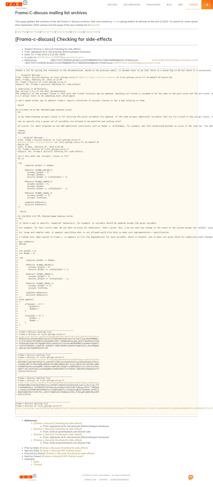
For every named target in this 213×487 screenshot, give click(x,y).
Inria (115, 21)
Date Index (77, 31)
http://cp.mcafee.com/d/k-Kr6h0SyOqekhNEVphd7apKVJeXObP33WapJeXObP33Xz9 (58, 383)
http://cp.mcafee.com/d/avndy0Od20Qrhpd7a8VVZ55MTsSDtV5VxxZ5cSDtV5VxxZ (59, 336)
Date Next (34, 31)
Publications (153, 4)
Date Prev (21, 31)
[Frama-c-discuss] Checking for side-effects (58, 423)
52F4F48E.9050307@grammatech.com (174, 60)
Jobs (180, 4)
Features (112, 4)
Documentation (132, 4)
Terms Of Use (90, 480)
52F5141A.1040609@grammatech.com (60, 57)
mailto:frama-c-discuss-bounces (98, 77)
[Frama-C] (16, 8)
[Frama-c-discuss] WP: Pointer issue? (60, 450)
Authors (103, 480)
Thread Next (63, 31)
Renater (95, 24)
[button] (207, 4)
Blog (169, 4)
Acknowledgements (120, 480)
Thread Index (92, 31)
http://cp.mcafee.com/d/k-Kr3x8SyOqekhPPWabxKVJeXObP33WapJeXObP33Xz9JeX (58, 359)
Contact (193, 4)
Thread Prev (47, 31)
